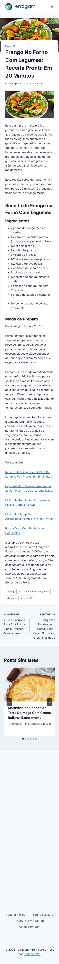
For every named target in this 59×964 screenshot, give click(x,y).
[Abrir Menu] (52, 6)
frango (11, 591)
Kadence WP (32, 954)
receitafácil (27, 598)
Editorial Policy (15, 914)
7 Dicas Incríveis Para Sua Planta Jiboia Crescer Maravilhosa (14, 624)
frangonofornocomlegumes (34, 591)
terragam (14, 83)
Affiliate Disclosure (41, 914)
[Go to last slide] (9, 702)
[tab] (23, 739)
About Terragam (29, 926)
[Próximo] (49, 702)
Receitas (10, 46)
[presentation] (29, 684)
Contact (40, 920)
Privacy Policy (23, 920)
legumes (12, 598)
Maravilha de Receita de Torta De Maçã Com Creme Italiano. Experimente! (29, 713)
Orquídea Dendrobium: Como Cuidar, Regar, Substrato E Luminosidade (44, 626)
